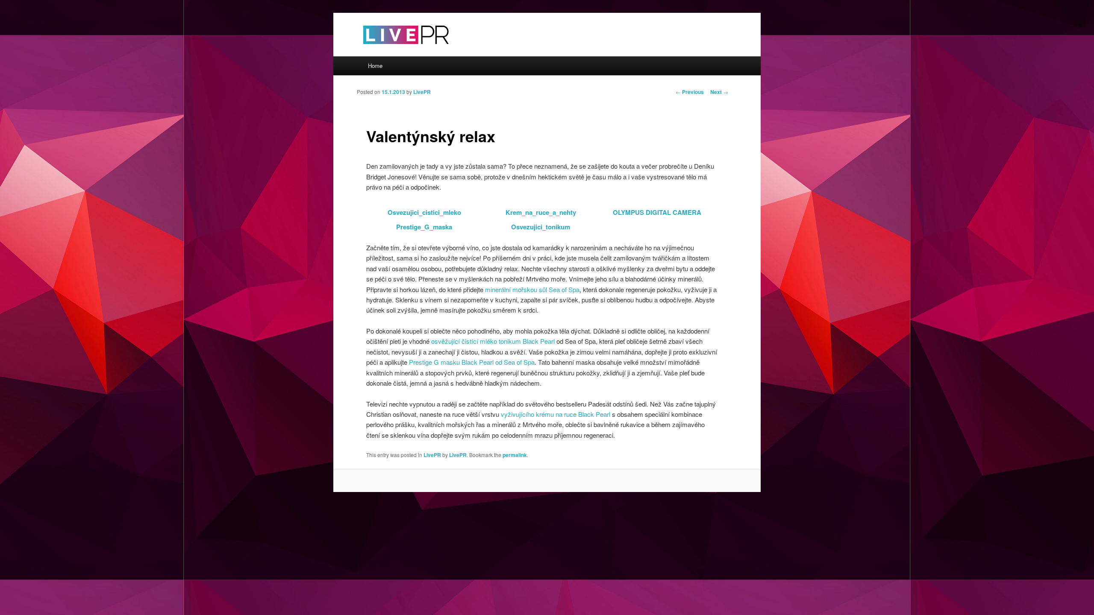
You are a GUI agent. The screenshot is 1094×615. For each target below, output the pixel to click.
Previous (690, 92)
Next (719, 92)
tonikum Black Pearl (527, 341)
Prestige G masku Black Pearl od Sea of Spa (472, 361)
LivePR (422, 92)
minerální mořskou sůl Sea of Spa (532, 289)
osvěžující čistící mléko (464, 341)
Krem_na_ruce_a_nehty (541, 212)
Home (375, 66)
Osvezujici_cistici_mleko (424, 212)
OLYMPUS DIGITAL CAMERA (657, 212)
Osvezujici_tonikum (540, 226)
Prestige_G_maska (424, 226)
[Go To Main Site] (391, 51)
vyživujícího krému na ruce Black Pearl (555, 414)
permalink (515, 455)
